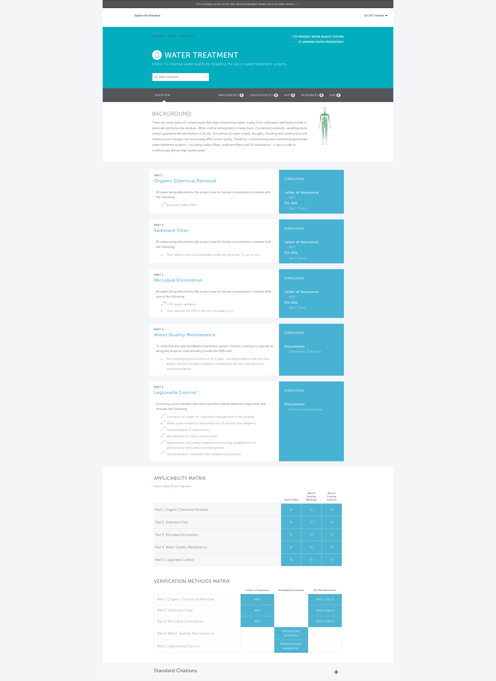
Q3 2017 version (374, 15)
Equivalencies (263, 95)
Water (171, 36)
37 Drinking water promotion (320, 42)
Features (158, 36)
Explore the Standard (147, 15)
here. (297, 4)
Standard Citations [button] (175, 671)
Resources (311, 95)
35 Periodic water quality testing (319, 36)
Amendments (230, 95)
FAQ (334, 95)
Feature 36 (186, 36)
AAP (289, 95)
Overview (163, 96)
